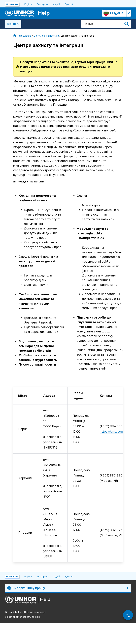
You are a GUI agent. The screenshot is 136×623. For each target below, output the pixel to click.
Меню (11, 24)
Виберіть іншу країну (28, 588)
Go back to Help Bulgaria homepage (25, 612)
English (28, 4)
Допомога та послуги (46, 35)
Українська (12, 4)
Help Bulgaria (24, 35)
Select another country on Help (22, 617)
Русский (69, 4)
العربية (56, 4)
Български (42, 4)
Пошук (126, 24)
